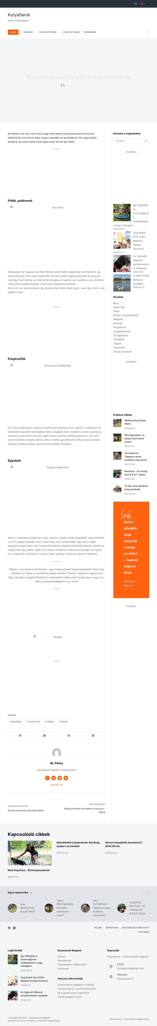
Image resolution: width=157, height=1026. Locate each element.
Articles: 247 (57, 785)
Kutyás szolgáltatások (126, 315)
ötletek (49, 721)
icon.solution (28, 1020)
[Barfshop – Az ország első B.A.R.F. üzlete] (117, 474)
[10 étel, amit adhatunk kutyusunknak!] (117, 488)
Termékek (119, 339)
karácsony (33, 721)
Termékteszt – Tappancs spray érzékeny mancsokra (135, 456)
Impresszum (112, 928)
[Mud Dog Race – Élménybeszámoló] (30, 853)
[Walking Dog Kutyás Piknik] (117, 423)
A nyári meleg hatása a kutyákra (141, 279)
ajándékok (16, 721)
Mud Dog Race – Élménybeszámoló (29, 870)
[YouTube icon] (65, 778)
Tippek (117, 343)
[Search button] (146, 140)
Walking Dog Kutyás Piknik (27, 909)
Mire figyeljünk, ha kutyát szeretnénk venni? (134, 438)
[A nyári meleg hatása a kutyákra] (122, 283)
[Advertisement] (93, 15)
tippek (63, 721)
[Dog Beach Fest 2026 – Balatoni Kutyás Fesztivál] (122, 240)
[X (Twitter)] (44, 735)
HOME (13, 32)
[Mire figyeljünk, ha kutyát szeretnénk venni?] (117, 438)
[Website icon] (53, 778)
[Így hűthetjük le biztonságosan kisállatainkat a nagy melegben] (122, 212)
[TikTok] (148, 4)
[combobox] (128, 141)
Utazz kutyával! (71, 32)
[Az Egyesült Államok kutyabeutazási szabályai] (122, 263)
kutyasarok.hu (125, 978)
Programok (90, 32)
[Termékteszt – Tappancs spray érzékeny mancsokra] (117, 456)
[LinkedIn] (93, 735)
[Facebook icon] (47, 778)
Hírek (116, 311)
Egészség (118, 307)
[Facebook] (136, 4)
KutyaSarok (19, 14)
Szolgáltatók (120, 335)
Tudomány (119, 347)
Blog (93, 85)
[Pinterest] (69, 735)
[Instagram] (142, 4)
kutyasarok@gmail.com (130, 968)
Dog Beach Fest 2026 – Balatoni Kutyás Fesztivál (140, 240)
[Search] (148, 32)
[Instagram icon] (59, 778)
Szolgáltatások (47, 32)
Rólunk (98, 928)
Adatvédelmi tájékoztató (135, 928)
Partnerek (143, 932)
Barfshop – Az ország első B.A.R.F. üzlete (138, 909)
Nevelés (118, 323)
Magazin (28, 32)
